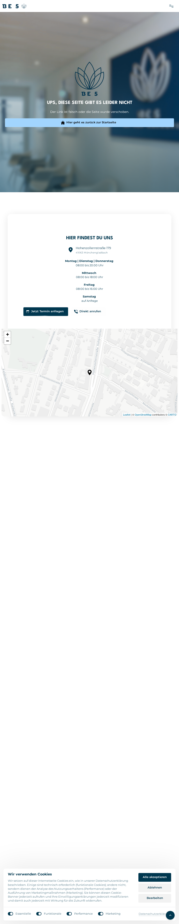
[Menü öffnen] (173, 5)
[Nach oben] (170, 915)
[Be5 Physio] (14, 5)
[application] (89, 372)
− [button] (7, 341)
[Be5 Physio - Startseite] (89, 79)
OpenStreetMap (143, 414)
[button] (89, 372)
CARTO (172, 414)
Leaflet (126, 414)
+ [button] (7, 334)
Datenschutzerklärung (155, 914)
